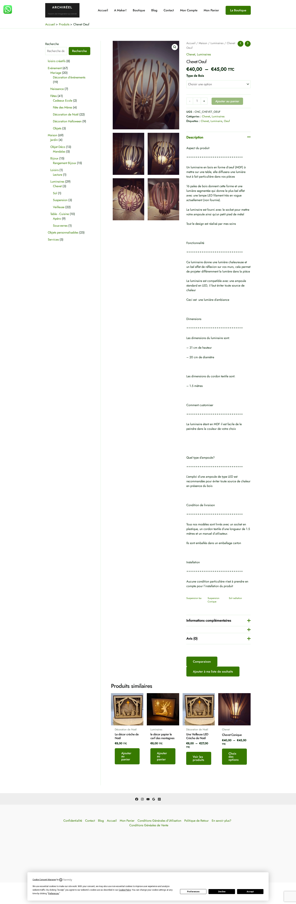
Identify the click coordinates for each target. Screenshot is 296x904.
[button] (238, 10)
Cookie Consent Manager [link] (44, 879)
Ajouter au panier (227, 101)
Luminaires (217, 43)
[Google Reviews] (153, 799)
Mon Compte (189, 10)
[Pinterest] (159, 799)
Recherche (52, 44)
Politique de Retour (196, 820)
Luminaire (216, 121)
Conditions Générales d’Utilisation (159, 820)
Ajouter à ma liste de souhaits (213, 671)
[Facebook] (136, 799)
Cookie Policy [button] (125, 890)
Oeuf (227, 121)
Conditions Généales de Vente (148, 825)
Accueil (103, 10)
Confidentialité (72, 820)
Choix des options (234, 756)
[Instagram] (142, 799)
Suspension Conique (213, 599)
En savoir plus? (221, 820)
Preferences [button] (53, 893)
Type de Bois (195, 75)
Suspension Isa (193, 598)
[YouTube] (148, 799)
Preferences (193, 891)
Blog (154, 10)
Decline (221, 891)
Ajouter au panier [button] (126, 756)
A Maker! (120, 10)
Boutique (139, 10)
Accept (250, 891)
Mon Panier (211, 10)
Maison (203, 43)
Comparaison (202, 661)
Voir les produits (198, 758)
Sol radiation (235, 598)
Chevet (190, 54)
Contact (169, 10)
